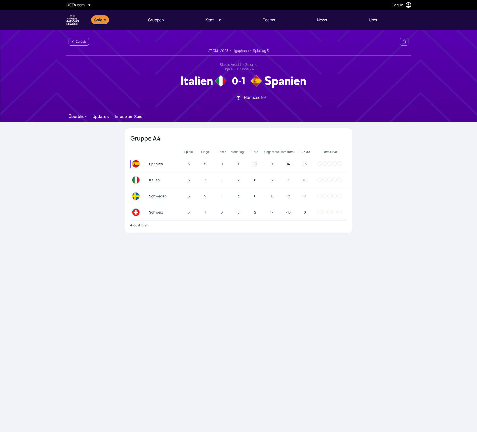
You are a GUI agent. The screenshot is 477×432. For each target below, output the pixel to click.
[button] (213, 20)
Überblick (77, 116)
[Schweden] (137, 196)
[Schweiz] (137, 212)
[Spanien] (137, 164)
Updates (100, 116)
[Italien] (137, 180)
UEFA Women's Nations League (72, 20)
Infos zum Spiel (129, 116)
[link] (100, 20)
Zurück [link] (81, 41)
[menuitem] (115, 20)
